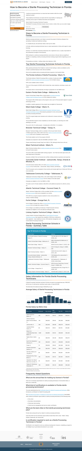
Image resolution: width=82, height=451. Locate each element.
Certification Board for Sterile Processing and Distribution (53, 390)
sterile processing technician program (50, 148)
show (34, 30)
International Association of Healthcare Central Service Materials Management (46, 394)
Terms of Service (56, 443)
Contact (56, 445)
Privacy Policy (28, 444)
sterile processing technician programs (40, 79)
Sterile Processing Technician (14, 10)
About (22, 444)
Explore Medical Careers (41, 449)
